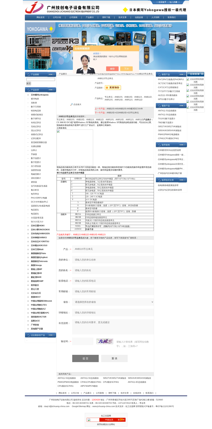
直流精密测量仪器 (39, 142)
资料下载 (106, 17)
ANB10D (93, 234)
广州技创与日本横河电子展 (170, 173)
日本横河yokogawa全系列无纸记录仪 (174, 164)
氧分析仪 (35, 190)
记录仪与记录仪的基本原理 (170, 190)
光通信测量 (36, 146)
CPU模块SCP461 (111, 382)
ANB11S (77, 234)
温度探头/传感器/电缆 (40, 206)
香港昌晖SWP (37, 281)
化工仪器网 (130, 406)
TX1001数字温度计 (166, 118)
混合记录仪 (36, 130)
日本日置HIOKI (37, 225)
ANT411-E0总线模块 (137, 382)
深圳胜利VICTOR (38, 317)
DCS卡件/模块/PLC (39, 202)
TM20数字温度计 (165, 122)
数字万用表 (36, 107)
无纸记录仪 (36, 126)
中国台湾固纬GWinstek (41, 301)
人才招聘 (155, 17)
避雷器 (34, 182)
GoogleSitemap (79, 406)
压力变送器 (36, 166)
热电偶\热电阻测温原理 (168, 185)
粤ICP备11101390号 (165, 406)
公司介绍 (57, 17)
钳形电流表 (36, 111)
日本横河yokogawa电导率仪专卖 (172, 159)
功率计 (34, 150)
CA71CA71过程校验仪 (168, 87)
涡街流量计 (36, 178)
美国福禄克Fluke (38, 253)
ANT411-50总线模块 (89, 378)
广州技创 (35, 325)
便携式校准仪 (37, 114)
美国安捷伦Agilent (39, 257)
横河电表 (35, 99)
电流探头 (35, 214)
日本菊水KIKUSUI (39, 245)
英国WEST (36, 297)
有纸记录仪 (36, 122)
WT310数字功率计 (166, 99)
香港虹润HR (36, 273)
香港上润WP (36, 269)
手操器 (34, 154)
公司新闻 (73, 17)
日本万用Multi (37, 249)
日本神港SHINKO (39, 237)
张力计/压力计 (37, 222)
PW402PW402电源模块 (68, 382)
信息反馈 (139, 17)
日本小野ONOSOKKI (40, 229)
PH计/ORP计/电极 (39, 198)
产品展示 (90, 17)
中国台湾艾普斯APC (40, 313)
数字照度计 (36, 162)
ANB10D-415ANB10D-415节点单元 (123, 113)
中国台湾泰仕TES (39, 305)
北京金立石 (36, 293)
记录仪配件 (36, 138)
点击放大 (77, 104)
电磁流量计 (36, 174)
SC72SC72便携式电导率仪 (170, 83)
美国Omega (36, 265)
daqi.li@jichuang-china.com (56, 406)
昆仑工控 (35, 289)
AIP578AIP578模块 (89, 386)
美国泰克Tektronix (39, 261)
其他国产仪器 (37, 329)
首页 (83, 74)
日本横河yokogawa (40, 95)
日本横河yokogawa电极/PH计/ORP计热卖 (176, 169)
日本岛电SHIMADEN (40, 233)
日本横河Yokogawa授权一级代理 (172, 155)
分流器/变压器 (37, 218)
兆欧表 (34, 103)
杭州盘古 (35, 285)
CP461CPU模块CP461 (90, 382)
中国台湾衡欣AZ (38, 309)
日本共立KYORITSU (40, 241)
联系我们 (172, 17)
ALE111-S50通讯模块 (167, 95)
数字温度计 (36, 158)
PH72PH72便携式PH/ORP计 (171, 79)
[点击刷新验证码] (105, 341)
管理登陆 (140, 406)
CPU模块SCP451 (66, 386)
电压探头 (35, 210)
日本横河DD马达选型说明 (169, 150)
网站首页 (41, 17)
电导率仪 (35, 194)
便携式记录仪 (37, 134)
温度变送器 (36, 170)
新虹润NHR (36, 277)
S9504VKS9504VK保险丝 (139, 378)
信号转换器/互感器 (39, 186)
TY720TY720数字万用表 (169, 91)
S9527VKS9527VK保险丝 (114, 378)
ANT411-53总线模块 (67, 378)
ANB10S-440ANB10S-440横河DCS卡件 (125, 109)
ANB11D (85, 234)
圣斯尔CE (35, 321)
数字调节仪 (36, 118)
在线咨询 (137, 393)
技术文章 (123, 17)
